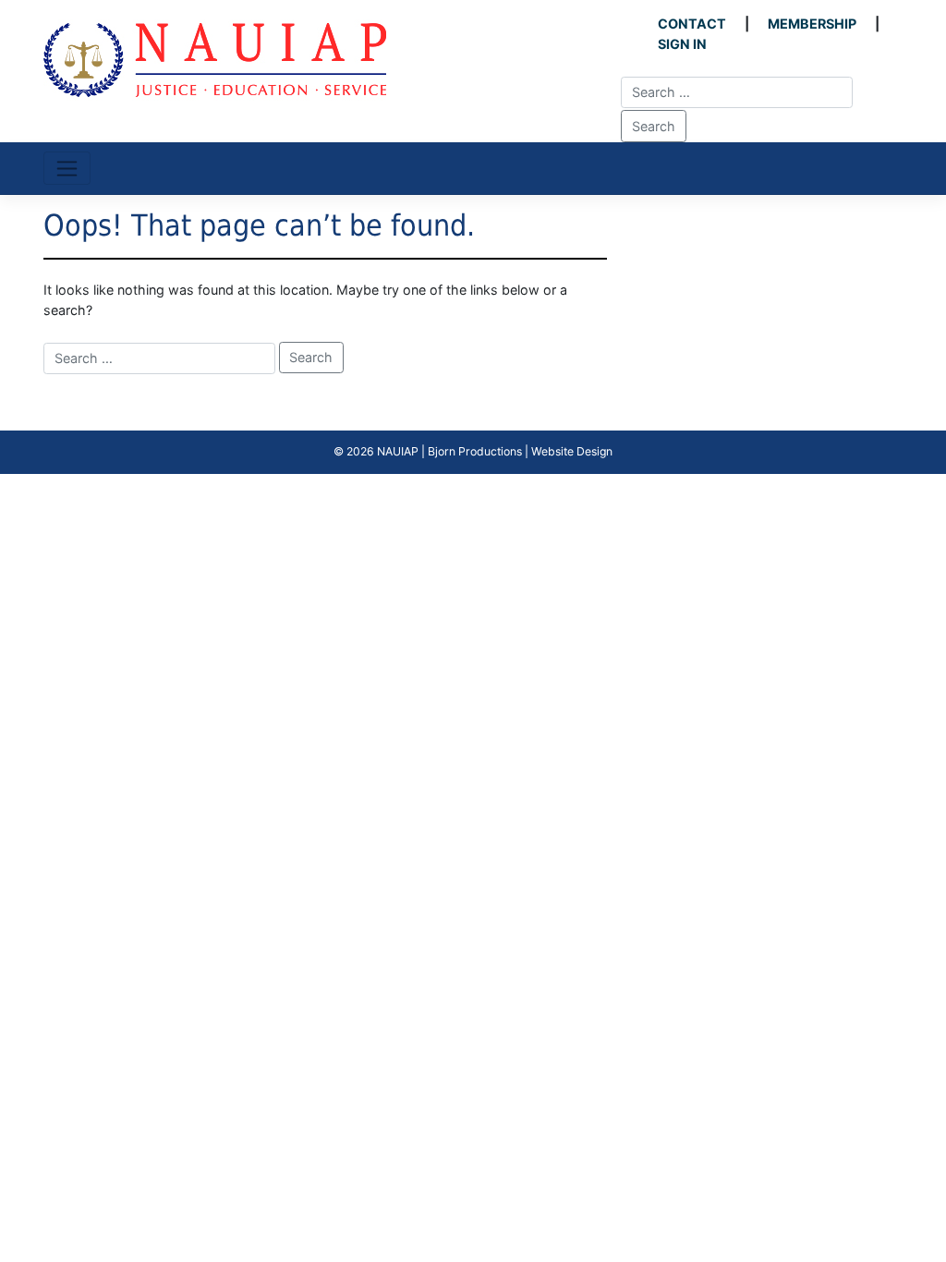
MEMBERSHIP (812, 23)
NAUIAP (397, 451)
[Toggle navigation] (67, 168)
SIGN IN (682, 44)
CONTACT (692, 23)
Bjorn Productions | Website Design (520, 451)
